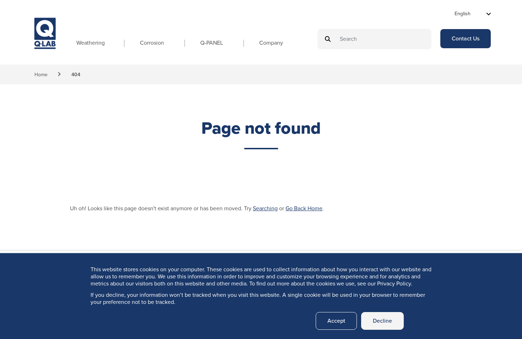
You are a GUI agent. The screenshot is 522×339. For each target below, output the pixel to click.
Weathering (90, 43)
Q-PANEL (211, 43)
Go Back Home (304, 208)
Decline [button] (382, 321)
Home (41, 74)
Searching (265, 208)
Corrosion (152, 43)
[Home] (45, 39)
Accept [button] (336, 321)
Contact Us (465, 38)
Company (271, 43)
